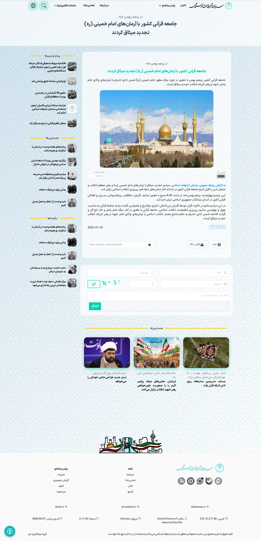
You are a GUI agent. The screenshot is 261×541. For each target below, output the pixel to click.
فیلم (61, 486)
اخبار (183, 5)
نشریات (61, 475)
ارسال (95, 305)
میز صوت (61, 492)
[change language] (33, 5)
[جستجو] (44, 5)
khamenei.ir (198, 507)
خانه (130, 469)
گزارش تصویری (61, 480)
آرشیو (130, 492)
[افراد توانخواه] (9, 531)
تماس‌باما (89, 5)
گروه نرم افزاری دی (37, 534)
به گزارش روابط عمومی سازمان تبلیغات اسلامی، (197, 185)
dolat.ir (59, 507)
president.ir (129, 507)
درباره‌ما (104, 5)
